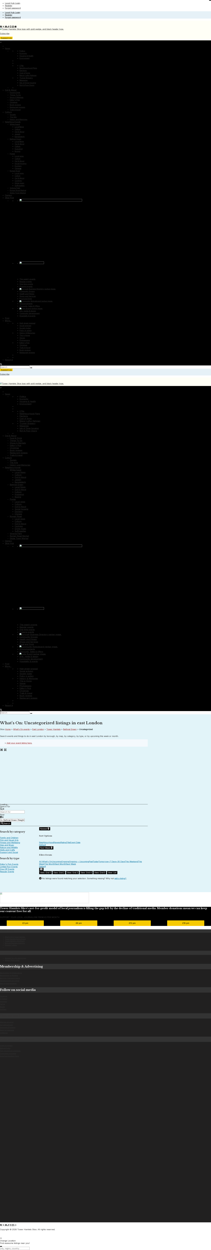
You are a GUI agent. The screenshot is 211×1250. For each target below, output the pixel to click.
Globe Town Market (18, 193)
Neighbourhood (46, 842)
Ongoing (65, 861)
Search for (5, 806)
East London (38, 729)
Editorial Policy (5, 1048)
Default (42, 845)
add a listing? (120, 878)
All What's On (45, 861)
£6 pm (79, 923)
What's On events (21, 729)
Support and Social (9, 852)
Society (13, 115)
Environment (24, 58)
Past (91, 861)
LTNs (22, 66)
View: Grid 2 (58, 872)
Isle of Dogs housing (28, 83)
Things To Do (15, 95)
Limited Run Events (9, 866)
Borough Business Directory (15, 943)
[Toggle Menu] (1, 42)
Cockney (18, 181)
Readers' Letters (11, 945)
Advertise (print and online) (9, 981)
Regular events (26, 282)
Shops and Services (28, 296)
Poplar (12, 154)
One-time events (26, 284)
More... (8, 320)
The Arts (13, 117)
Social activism (25, 326)
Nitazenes (24, 80)
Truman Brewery (26, 78)
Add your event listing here (19, 743)
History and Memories (18, 119)
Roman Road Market (18, 190)
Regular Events (7, 871)
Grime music (19, 183)
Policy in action (26, 330)
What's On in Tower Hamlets (15, 937)
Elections (23, 70)
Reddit (2, 1007)
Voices (22, 338)
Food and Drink (26, 299)
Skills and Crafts (7, 850)
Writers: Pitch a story (12, 960)
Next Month (60, 864)
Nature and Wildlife (9, 847)
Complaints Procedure (8, 1053)
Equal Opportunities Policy (9, 1056)
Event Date (75, 842)
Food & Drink (15, 93)
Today (95, 861)
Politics (22, 51)
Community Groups (27, 291)
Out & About (10, 90)
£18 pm (185, 923)
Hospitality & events (27, 316)
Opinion (8, 195)
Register (8, 5)
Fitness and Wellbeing (10, 842)
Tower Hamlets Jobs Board (15, 941)
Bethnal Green (15, 139)
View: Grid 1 (45, 872)
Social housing (20, 163)
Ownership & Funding (7, 1027)
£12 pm (132, 923)
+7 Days (112, 861)
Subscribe (4, 33)
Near (2, 814)
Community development (30, 313)
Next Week (45, 848)
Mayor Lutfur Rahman (28, 75)
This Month (49, 864)
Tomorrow (103, 861)
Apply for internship (7, 1030)
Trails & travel (15, 110)
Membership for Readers (9, 975)
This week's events (27, 279)
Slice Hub (9, 197)
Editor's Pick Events (9, 864)
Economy (23, 53)
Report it (9, 360)
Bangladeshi (20, 137)
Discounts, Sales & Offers (30, 306)
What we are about (6, 1022)
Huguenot (19, 149)
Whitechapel (15, 124)
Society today (25, 328)
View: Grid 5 (99, 872)
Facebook (3, 996)
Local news (19, 156)
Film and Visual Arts (9, 840)
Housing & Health (26, 56)
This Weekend (131, 861)
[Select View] (41, 869)
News (7, 48)
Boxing (17, 151)
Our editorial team (6, 1025)
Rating (63, 842)
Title (68, 842)
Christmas (13, 102)
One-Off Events (7, 869)
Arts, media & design (28, 311)
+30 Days (120, 861)
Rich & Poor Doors (27, 85)
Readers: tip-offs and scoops (15, 958)
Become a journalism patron (10, 978)
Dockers (18, 166)
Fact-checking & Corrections (10, 1051)
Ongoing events (26, 286)
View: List (112, 872)
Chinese (18, 168)
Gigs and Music (7, 845)
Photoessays (25, 340)
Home (8, 729)
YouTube (3, 1009)
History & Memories (27, 333)
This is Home (25, 335)
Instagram (3, 1001)
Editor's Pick (15, 100)
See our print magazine (8, 983)
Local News (19, 127)
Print (7, 318)
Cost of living (25, 73)
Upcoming (56, 861)
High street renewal (27, 323)
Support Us (6, 38)
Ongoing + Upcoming (79, 861)
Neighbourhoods (13, 122)
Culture (8, 112)
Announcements (26, 304)
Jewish (17, 134)
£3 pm (25, 923)
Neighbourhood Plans (28, 68)
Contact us (4, 1033)
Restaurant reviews (17, 107)
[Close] (210, 0)
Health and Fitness (27, 294)
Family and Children (9, 837)
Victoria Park (15, 188)
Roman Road (15, 171)
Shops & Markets (16, 97)
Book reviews (15, 105)
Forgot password (13, 8)
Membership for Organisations (11, 973)
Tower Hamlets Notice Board (15, 939)
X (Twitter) (3, 999)
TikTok (2, 1004)
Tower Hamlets (53, 729)
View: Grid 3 (72, 872)
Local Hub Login (12, 3)
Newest (44, 829)
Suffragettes (20, 185)
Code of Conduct (6, 1046)
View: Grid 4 (86, 872)
